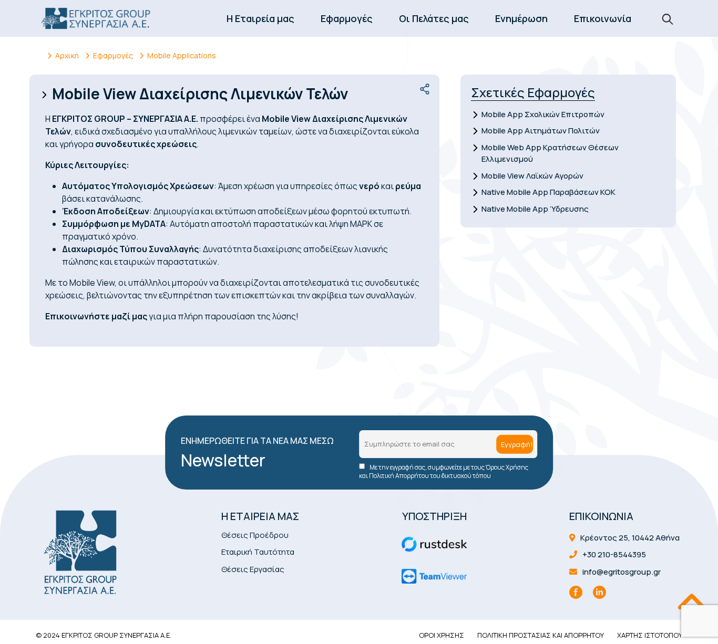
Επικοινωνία (602, 18)
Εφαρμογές (347, 18)
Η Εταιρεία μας (260, 18)
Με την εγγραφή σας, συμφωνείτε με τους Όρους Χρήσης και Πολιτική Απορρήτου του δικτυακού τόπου (443, 471)
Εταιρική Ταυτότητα (257, 551)
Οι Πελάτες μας (434, 18)
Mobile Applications (181, 55)
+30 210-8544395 (613, 554)
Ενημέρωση (521, 18)
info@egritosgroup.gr (621, 571)
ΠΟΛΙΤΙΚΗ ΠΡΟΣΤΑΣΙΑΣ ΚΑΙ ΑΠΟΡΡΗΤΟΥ (540, 635)
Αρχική (67, 55)
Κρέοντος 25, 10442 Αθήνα (629, 537)
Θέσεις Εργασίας (252, 569)
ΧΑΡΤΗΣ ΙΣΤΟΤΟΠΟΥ (649, 635)
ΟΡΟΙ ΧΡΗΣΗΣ (441, 635)
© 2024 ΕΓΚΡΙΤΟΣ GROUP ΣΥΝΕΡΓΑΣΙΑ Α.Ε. (103, 635)
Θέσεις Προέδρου (255, 535)
